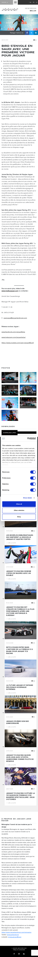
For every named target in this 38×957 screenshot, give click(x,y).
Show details (27, 498)
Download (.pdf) (9, 433)
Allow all (19, 504)
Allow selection (19, 510)
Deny (19, 517)
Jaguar (4, 2)
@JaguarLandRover (14, 937)
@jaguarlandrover (13, 935)
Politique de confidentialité (19, 950)
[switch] (33, 478)
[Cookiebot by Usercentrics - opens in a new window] (27, 438)
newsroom (30, 9)
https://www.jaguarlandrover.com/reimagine (16, 932)
